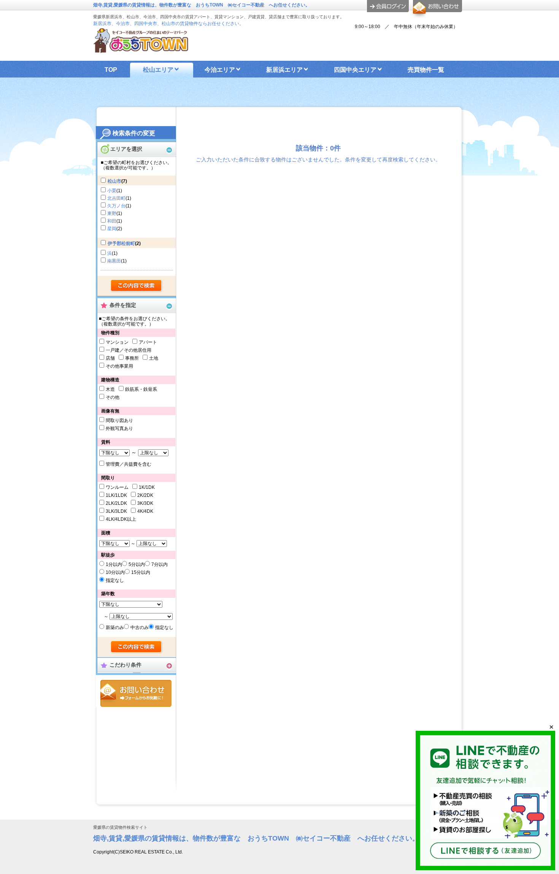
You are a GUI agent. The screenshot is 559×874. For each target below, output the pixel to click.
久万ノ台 (116, 206)
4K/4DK (145, 511)
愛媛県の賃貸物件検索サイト (120, 827)
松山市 (114, 181)
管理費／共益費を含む (128, 464)
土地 (153, 358)
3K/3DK (145, 503)
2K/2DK (145, 495)
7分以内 (159, 564)
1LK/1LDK (116, 495)
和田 (111, 221)
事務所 (132, 358)
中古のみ (139, 627)
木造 (110, 389)
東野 (111, 213)
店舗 (110, 358)
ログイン (388, 6)
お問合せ (136, 693)
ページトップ (452, 813)
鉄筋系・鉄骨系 (141, 389)
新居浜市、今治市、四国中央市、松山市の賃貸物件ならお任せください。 (168, 23)
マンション (117, 342)
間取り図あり (119, 420)
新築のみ (115, 627)
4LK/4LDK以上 (121, 519)
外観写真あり (119, 428)
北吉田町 (116, 198)
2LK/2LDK (116, 503)
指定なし (115, 580)
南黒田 (114, 261)
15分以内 (140, 572)
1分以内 (114, 564)
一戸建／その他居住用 (128, 350)
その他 (112, 397)
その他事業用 (119, 366)
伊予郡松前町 (121, 243)
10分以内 (115, 572)
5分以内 (137, 564)
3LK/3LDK (116, 511)
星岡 (111, 228)
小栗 (111, 190)
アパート (148, 342)
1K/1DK (147, 487)
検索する (137, 286)
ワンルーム (117, 487)
